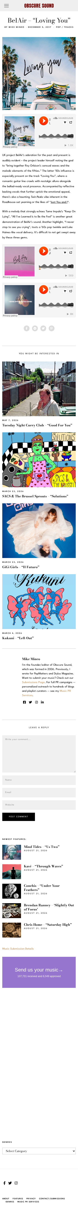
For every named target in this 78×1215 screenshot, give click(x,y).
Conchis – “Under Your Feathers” (42, 887)
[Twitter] (43, 328)
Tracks (69, 27)
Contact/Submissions (52, 1199)
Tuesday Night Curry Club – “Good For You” (37, 425)
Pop (58, 27)
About (5, 1199)
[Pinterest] (51, 328)
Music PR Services (28, 1202)
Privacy (31, 1199)
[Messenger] (35, 328)
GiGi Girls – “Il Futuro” (20, 567)
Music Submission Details (18, 948)
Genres (10, 1202)
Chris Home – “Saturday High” (48, 924)
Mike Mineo (16, 27)
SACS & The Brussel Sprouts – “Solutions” (35, 496)
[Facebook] (27, 328)
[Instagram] (36, 702)
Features (18, 1199)
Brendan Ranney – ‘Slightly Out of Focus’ (49, 907)
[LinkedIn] (42, 702)
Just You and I (59, 202)
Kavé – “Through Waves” (43, 866)
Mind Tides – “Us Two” (41, 846)
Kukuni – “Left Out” (18, 638)
